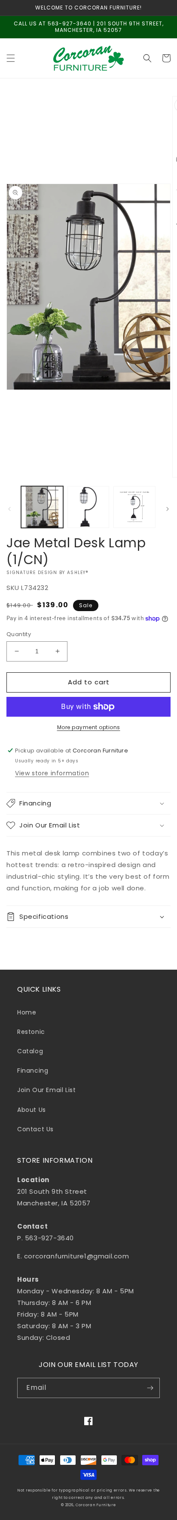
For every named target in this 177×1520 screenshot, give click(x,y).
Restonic (31, 1031)
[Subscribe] (149, 1388)
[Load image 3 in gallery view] (134, 507)
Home (26, 1012)
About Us (31, 1109)
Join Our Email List (46, 1090)
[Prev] (9, 508)
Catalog (30, 1051)
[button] (10, 58)
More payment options (88, 727)
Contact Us (35, 1129)
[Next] (167, 508)
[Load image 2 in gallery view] (88, 507)
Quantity (18, 634)
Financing (32, 1070)
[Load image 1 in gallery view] (42, 507)
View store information (52, 773)
